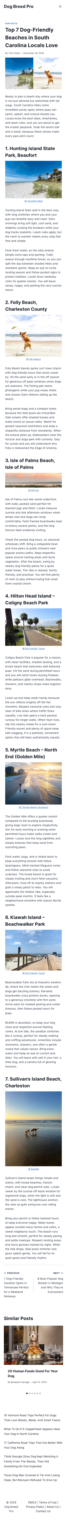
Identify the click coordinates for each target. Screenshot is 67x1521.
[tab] (27, 1393)
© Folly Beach (33, 359)
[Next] (57, 1358)
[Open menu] (60, 6)
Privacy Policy (35, 1506)
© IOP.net (33, 490)
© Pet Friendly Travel (33, 648)
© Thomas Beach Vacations (33, 807)
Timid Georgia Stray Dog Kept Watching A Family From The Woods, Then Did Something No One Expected (31, 1461)
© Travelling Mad (33, 201)
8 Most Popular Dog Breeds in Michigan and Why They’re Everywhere (50, 1282)
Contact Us (43, 1511)
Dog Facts (11, 23)
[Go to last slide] (9, 1358)
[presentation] (33, 1345)
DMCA (32, 1502)
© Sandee (33, 1169)
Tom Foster (14, 53)
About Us (53, 1506)
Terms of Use (48, 1502)
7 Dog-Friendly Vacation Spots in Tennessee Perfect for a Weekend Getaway (16, 1285)
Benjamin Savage (20, 1382)
